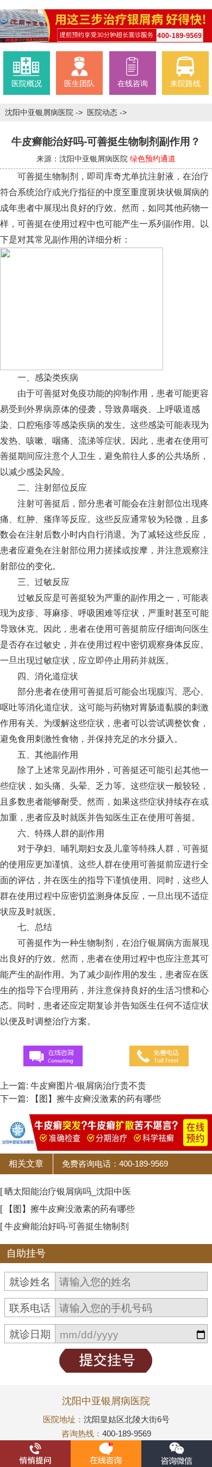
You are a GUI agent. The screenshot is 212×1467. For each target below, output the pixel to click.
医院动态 (103, 112)
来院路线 (185, 83)
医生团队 (79, 83)
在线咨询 (132, 83)
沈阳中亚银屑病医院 (40, 112)
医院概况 (26, 83)
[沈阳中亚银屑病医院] (106, 25)
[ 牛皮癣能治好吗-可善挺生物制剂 (64, 1226)
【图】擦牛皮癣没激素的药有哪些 (94, 1098)
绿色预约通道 (153, 158)
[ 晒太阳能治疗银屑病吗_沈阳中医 (65, 1191)
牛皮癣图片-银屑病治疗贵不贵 (87, 1085)
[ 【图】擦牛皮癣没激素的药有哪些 (67, 1209)
